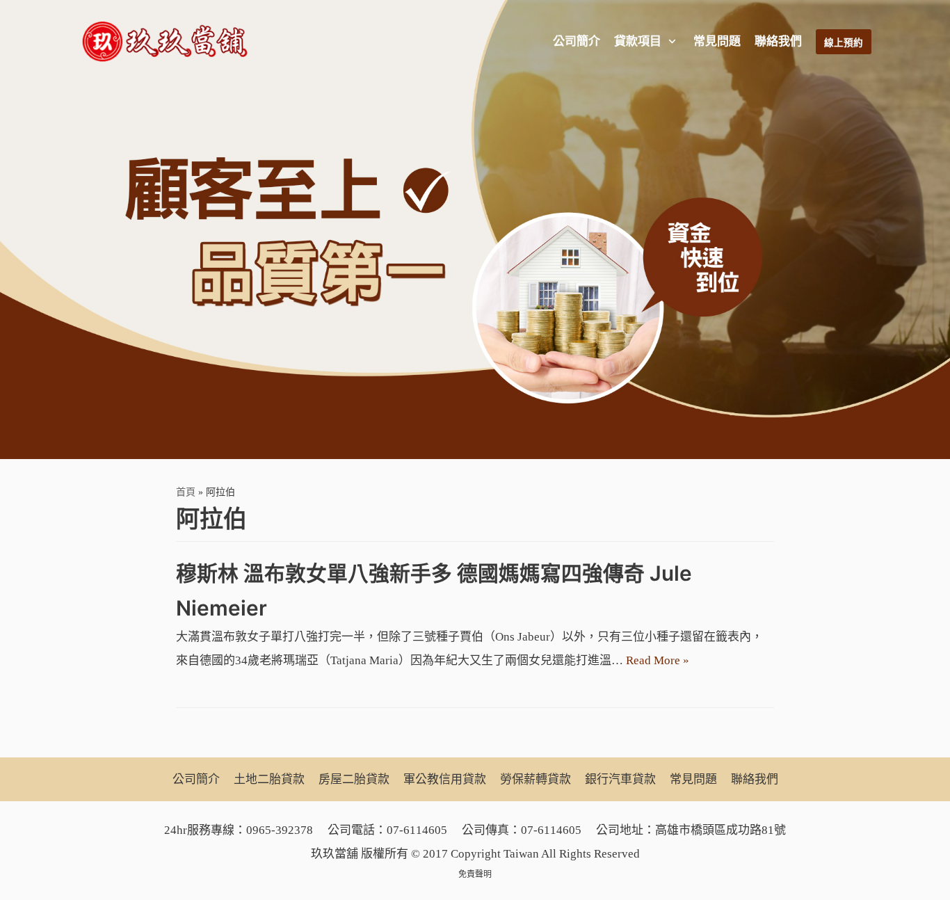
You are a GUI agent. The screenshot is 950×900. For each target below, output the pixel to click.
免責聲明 (475, 874)
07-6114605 (417, 830)
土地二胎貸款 (269, 779)
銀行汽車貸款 (620, 779)
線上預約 (843, 43)
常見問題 (717, 41)
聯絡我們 (778, 41)
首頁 (185, 491)
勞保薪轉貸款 (535, 779)
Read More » (657, 660)
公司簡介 (576, 41)
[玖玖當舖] (169, 41)
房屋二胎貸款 (354, 779)
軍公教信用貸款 (444, 779)
